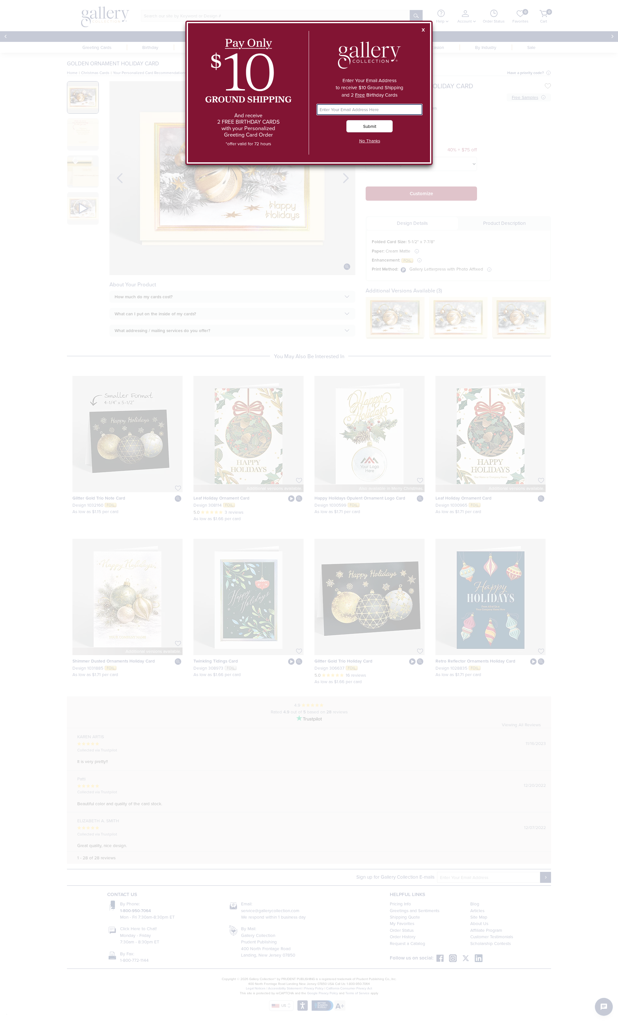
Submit (369, 126)
